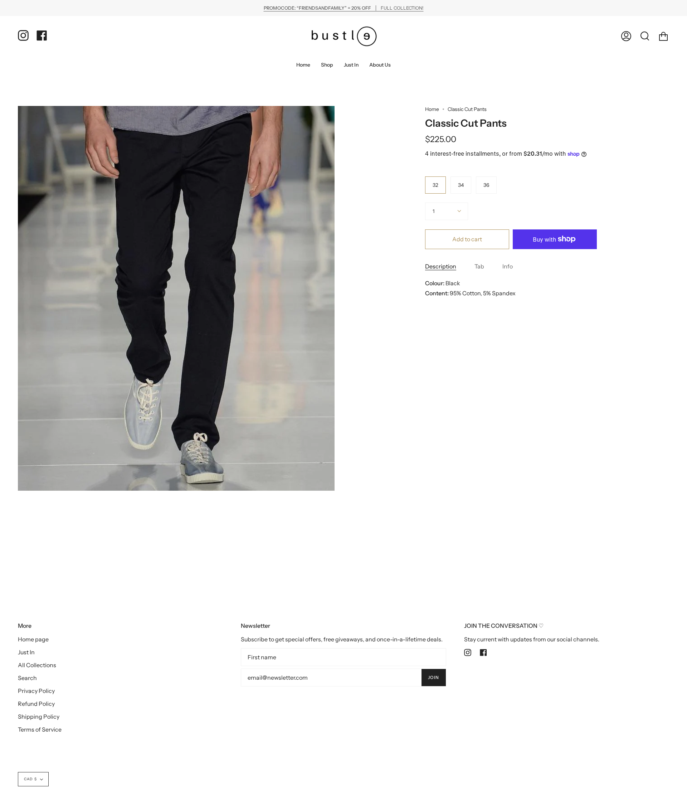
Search (27, 677)
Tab (479, 266)
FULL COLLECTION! (344, 8)
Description (440, 266)
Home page (33, 639)
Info (507, 266)
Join (433, 677)
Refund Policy (36, 703)
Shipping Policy (38, 716)
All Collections (37, 665)
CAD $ (30, 779)
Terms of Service (40, 729)
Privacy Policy (36, 690)
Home (432, 109)
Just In (26, 652)
